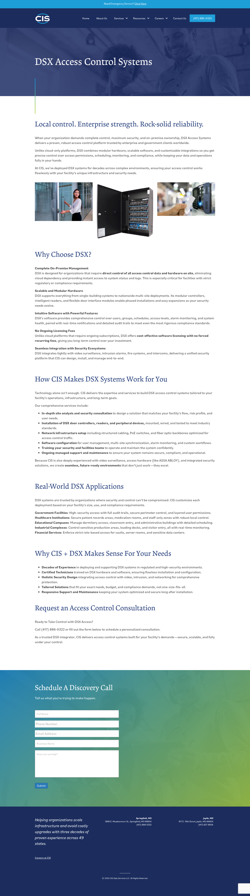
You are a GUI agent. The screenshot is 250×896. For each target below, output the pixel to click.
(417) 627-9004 (205, 824)
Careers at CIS (43, 857)
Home (85, 18)
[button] (127, 18)
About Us (101, 18)
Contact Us (179, 18)
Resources (139, 18)
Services (119, 18)
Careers (159, 18)
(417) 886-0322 (202, 18)
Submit (41, 785)
